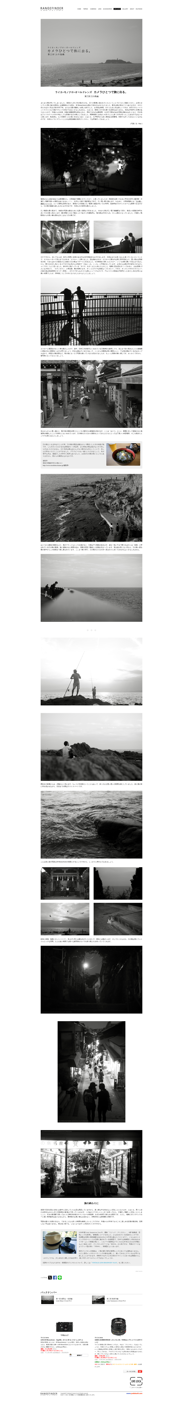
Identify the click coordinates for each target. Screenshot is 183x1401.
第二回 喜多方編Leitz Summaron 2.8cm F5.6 (116, 1300)
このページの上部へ (136, 1387)
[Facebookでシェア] (55, 1278)
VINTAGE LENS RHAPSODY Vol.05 (104, 1263)
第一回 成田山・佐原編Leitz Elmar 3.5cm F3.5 (64, 1300)
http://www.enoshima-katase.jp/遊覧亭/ (56, 465)
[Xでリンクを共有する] (50, 1278)
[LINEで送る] (60, 1278)
